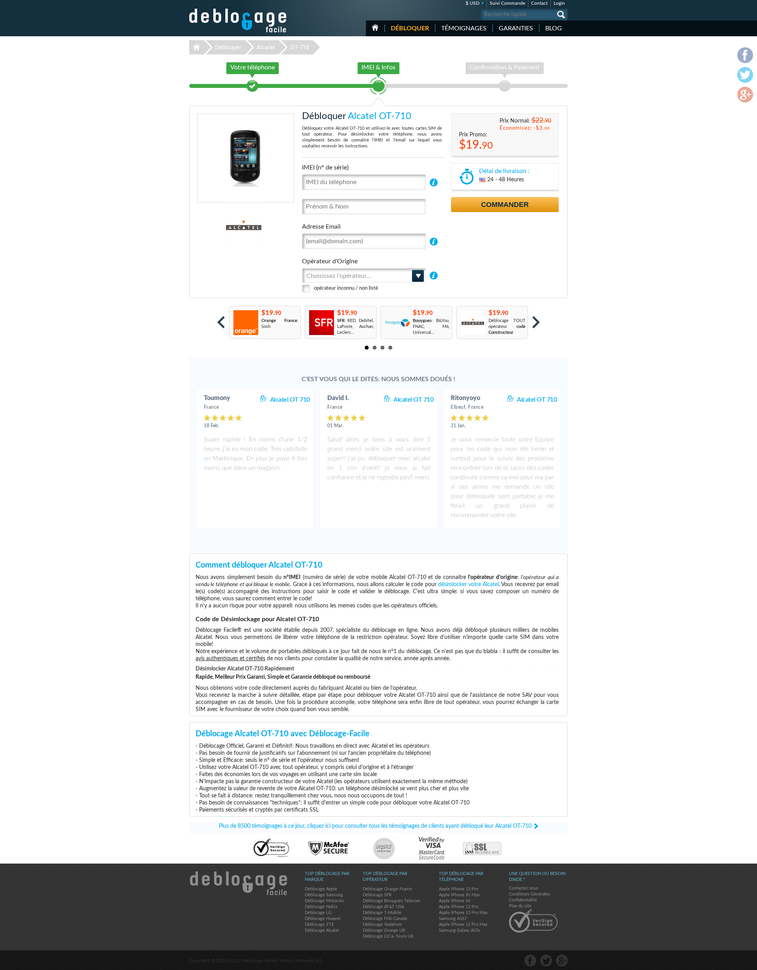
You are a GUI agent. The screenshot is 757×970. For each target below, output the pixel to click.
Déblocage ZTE (319, 924)
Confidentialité (523, 900)
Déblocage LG (318, 912)
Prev (221, 322)
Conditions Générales (529, 894)
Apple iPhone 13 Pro (458, 889)
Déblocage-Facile (238, 20)
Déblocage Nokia (321, 907)
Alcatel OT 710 (290, 400)
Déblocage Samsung (324, 895)
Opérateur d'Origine (330, 261)
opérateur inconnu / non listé (346, 288)
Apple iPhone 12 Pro (458, 907)
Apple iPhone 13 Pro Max (463, 912)
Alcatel (266, 47)
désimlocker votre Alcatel (468, 584)
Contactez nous (523, 888)
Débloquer (410, 28)
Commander (505, 205)
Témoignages (464, 28)
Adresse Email (321, 226)
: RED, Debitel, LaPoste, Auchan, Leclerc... (355, 326)
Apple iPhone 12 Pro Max (463, 924)
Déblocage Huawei (323, 918)
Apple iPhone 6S (454, 901)
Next (536, 322)
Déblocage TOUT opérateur (507, 326)
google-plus (562, 960)
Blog (553, 28)
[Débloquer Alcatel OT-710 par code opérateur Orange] (245, 322)
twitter (546, 960)
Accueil (375, 27)
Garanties (516, 28)
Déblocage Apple (321, 889)
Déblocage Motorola (324, 901)
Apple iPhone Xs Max (459, 895)
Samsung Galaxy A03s (459, 930)
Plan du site (520, 906)
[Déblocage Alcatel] (216, 226)
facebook (530, 960)
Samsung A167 (453, 918)
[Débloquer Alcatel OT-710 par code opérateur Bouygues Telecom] (397, 322)
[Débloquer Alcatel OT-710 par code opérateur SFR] (321, 322)
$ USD (472, 3)
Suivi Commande (507, 3)
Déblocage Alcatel (322, 930)
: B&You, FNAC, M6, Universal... (431, 326)
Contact (539, 3)
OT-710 (299, 47)
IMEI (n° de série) (325, 167)
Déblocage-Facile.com (238, 883)
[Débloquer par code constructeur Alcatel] (473, 322)
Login (559, 3)
